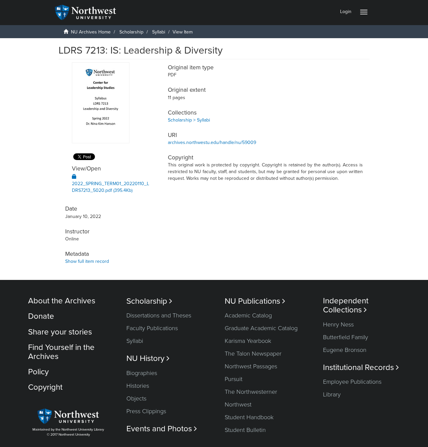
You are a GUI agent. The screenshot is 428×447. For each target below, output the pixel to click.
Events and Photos (161, 429)
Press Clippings (146, 411)
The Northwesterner (251, 391)
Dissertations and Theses (158, 315)
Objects (136, 398)
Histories (137, 385)
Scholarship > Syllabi (189, 120)
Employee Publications (352, 381)
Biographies (141, 373)
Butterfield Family (345, 337)
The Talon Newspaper (253, 353)
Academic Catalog (248, 315)
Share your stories (60, 332)
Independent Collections (345, 305)
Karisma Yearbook (248, 341)
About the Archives (61, 301)
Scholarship (131, 32)
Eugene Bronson (344, 350)
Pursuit (233, 379)
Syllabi (158, 32)
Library (332, 394)
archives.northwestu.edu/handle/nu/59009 (212, 142)
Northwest (238, 404)
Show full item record (87, 261)
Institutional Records (361, 367)
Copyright (45, 387)
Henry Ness (338, 324)
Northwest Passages (251, 366)
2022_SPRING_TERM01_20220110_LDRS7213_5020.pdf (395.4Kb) (110, 187)
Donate (41, 316)
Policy (38, 372)
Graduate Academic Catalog (261, 328)
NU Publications (255, 301)
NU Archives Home (91, 32)
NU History (148, 358)
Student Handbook (249, 417)
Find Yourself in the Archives (61, 352)
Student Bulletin (245, 430)
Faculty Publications (152, 328)
